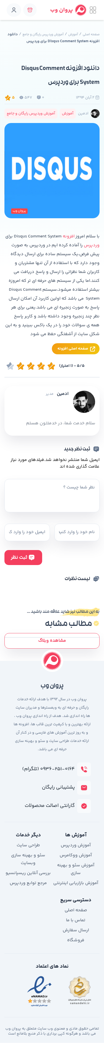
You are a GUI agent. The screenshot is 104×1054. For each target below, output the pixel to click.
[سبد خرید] (30, 10)
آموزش (73, 34)
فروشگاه (75, 940)
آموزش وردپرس (76, 845)
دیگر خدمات (28, 835)
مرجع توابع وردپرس (28, 883)
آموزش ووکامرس (76, 855)
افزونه (69, 236)
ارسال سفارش (76, 930)
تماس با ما (75, 920)
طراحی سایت (28, 845)
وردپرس (92, 245)
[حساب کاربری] (14, 10)
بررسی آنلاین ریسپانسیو (28, 873)
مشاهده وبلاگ (52, 640)
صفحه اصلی (91, 34)
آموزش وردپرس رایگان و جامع (43, 34)
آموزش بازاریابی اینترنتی (75, 883)
